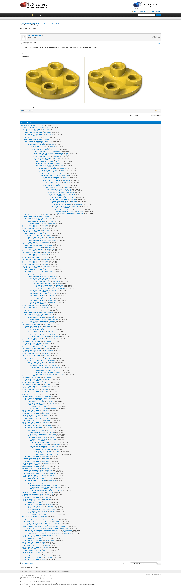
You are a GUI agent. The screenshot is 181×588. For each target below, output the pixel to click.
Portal (135, 11)
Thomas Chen (47, 425)
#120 (159, 43)
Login (35, 15)
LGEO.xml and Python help (29, 516)
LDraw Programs (40, 23)
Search (143, 11)
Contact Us (31, 571)
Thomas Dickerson (47, 554)
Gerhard (44, 228)
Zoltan (43, 542)
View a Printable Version (27, 563)
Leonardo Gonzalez (50, 477)
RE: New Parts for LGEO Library (34, 134)
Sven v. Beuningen (34, 35)
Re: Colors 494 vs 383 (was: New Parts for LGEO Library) (51, 155)
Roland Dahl (52, 223)
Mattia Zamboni (51, 238)
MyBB (37, 581)
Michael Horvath (49, 134)
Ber (44, 552)
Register (40, 15)
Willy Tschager (45, 127)
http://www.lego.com (90, 584)
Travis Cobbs (73, 199)
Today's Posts (157, 18)
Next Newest (32, 115)
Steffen (67, 153)
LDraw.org (37, 571)
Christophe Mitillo (56, 151)
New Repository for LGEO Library (31, 468)
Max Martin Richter (78, 204)
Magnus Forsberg (51, 329)
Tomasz (44, 559)
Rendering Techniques (51, 23)
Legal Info (43, 575)
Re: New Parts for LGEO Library (30, 127)
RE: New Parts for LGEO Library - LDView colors (35, 518)
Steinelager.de (25, 107)
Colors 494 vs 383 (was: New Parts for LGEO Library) (48, 153)
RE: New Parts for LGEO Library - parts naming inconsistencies (39, 525)
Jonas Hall (52, 321)
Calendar (151, 11)
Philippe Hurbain (47, 379)
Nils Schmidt (49, 401)
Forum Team (23, 571)
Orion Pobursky (76, 202)
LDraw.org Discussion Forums (27, 23)
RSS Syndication (65, 571)
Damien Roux (41, 125)
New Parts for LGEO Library (28, 125)
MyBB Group (49, 581)
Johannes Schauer (49, 297)
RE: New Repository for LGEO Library (33, 470)
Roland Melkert (77, 208)
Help (158, 11)
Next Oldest (24, 115)
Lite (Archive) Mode (54, 571)
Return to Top (44, 571)
